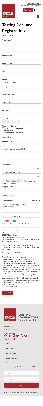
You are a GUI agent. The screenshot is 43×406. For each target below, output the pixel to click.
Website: (5, 110)
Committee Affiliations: (11, 141)
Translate (37, 5)
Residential (8, 130)
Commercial (8, 135)
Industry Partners (12, 348)
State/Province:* (8, 87)
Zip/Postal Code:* (9, 94)
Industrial (7, 137)
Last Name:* (7, 48)
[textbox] (16, 121)
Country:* (6, 79)
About (8, 343)
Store (8, 363)
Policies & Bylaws (12, 358)
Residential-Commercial (13, 132)
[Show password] (38, 168)
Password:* (6, 165)
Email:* (4, 157)
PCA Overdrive (11, 353)
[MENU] (37, 16)
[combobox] (6, 121)
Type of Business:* (9, 126)
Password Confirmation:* (12, 172)
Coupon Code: (7, 187)
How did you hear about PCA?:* (14, 149)
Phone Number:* (8, 118)
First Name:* (7, 40)
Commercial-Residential (13, 128)
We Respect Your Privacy (10, 286)
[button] (21, 385)
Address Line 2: (8, 63)
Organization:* (8, 102)
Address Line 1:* (8, 56)
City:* (4, 71)
